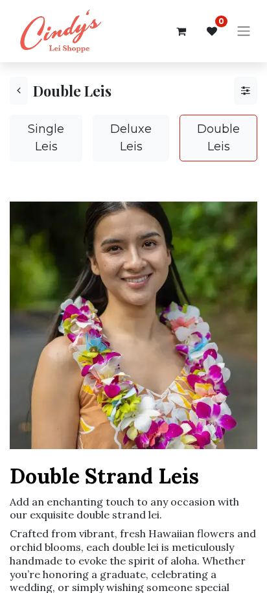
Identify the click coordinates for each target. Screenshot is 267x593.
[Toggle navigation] (243, 31)
